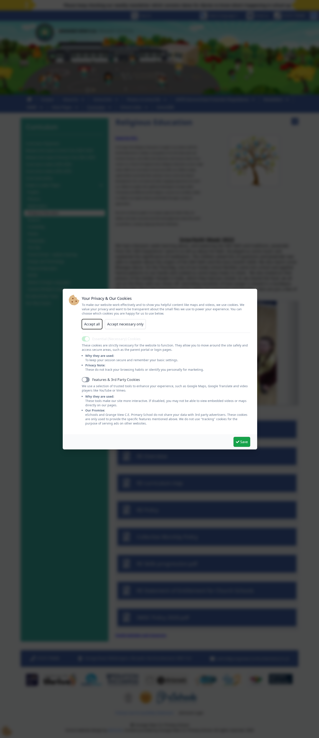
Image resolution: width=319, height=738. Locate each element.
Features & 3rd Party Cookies (116, 379)
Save (243, 441)
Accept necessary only (125, 324)
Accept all (92, 324)
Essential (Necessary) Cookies (116, 338)
